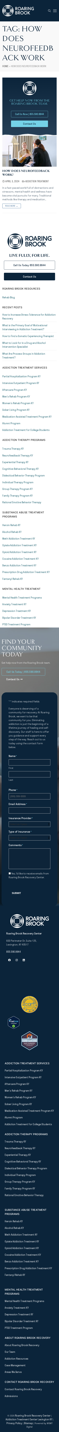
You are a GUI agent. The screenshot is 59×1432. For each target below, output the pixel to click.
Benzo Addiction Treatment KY (19, 565)
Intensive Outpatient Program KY (20, 383)
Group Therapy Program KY (17, 489)
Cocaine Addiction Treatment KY (20, 559)
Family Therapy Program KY (17, 495)
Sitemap (29, 1423)
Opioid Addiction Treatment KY (19, 552)
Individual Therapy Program (17, 482)
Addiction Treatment (37, 181)
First (11, 768)
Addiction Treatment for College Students (26, 430)
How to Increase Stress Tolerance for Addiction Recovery (29, 316)
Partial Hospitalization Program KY (21, 376)
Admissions (11, 1396)
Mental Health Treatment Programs (22, 597)
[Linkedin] (24, 960)
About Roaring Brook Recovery (22, 1345)
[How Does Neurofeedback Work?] (29, 151)
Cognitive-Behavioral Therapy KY (20, 469)
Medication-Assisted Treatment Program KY (26, 416)
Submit (16, 893)
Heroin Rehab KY (11, 525)
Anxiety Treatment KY (14, 604)
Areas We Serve (13, 1372)
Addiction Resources (16, 1358)
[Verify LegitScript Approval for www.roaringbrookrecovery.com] (13, 1028)
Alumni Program (11, 423)
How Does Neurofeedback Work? (26, 173)
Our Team (10, 1352)
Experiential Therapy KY (15, 462)
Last (11, 779)
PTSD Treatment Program (16, 624)
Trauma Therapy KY (13, 449)
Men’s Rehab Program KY (16, 396)
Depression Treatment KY (16, 611)
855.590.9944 (13, 952)
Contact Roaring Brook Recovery (23, 1389)
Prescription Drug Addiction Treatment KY (26, 572)
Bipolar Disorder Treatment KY (19, 618)
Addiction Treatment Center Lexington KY (29, 1419)
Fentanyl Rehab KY (12, 579)
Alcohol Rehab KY (11, 532)
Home (5, 66)
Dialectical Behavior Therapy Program (23, 475)
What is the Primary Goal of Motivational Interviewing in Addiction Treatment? (24, 327)
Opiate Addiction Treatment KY (19, 545)
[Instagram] (17, 960)
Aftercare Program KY (14, 390)
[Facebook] (9, 960)
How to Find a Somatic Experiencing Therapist (28, 336)
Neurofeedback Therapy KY (17, 455)
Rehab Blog (8, 297)
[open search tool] (49, 10)
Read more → (11, 205)
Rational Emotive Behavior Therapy (21, 502)
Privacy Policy (14, 1423)
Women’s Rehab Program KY (18, 403)
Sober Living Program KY (16, 410)
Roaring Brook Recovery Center (33, 1415)
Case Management (15, 1365)
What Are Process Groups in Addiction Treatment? (23, 355)
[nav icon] (55, 11)
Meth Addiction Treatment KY (18, 538)
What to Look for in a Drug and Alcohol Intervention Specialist (24, 345)
